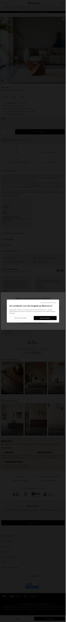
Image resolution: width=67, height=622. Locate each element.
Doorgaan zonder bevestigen (48, 302)
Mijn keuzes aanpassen (21, 318)
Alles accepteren (45, 318)
